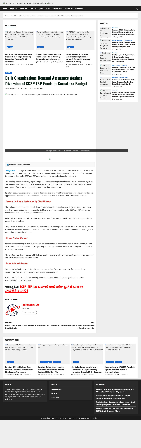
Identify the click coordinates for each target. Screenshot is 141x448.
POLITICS (33, 9)
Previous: (27, 325)
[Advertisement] (70, 433)
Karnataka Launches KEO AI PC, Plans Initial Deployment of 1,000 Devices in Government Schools (105, 69)
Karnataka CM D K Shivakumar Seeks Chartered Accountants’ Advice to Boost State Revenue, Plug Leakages (105, 32)
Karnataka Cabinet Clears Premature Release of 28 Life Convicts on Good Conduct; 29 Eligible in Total (105, 44)
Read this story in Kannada (19, 165)
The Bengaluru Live (13, 88)
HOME (5, 9)
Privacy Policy (55, 397)
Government (128, 40)
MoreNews (86, 418)
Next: (72, 325)
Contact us (54, 393)
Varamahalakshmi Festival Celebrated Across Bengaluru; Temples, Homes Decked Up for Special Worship (105, 82)
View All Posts (29, 312)
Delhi (48, 9)
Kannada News (57, 9)
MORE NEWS (79, 9)
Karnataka (24, 9)
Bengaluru (13, 9)
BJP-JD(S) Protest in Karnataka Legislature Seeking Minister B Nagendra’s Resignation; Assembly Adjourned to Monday (78, 58)
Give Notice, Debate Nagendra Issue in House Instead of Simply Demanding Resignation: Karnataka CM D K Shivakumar (18, 58)
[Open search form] (137, 8)
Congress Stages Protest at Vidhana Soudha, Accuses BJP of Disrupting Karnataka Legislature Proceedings (48, 56)
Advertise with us (56, 389)
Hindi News (69, 9)
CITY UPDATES (124, 77)
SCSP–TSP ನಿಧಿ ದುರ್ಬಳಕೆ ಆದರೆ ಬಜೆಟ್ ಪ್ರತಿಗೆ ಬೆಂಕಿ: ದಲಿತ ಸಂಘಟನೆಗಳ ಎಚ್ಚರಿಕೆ (44, 288)
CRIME (41, 9)
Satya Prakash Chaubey (75, 64)
